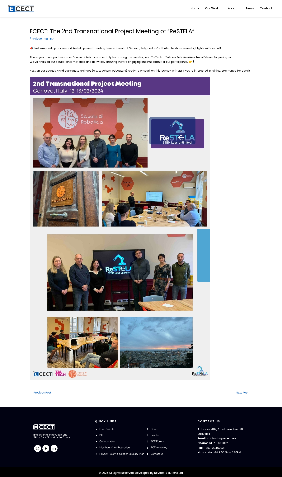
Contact (266, 8)
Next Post (244, 392)
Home (195, 8)
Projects (37, 39)
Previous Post (40, 392)
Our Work (212, 8)
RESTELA (49, 39)
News (250, 8)
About (232, 8)
